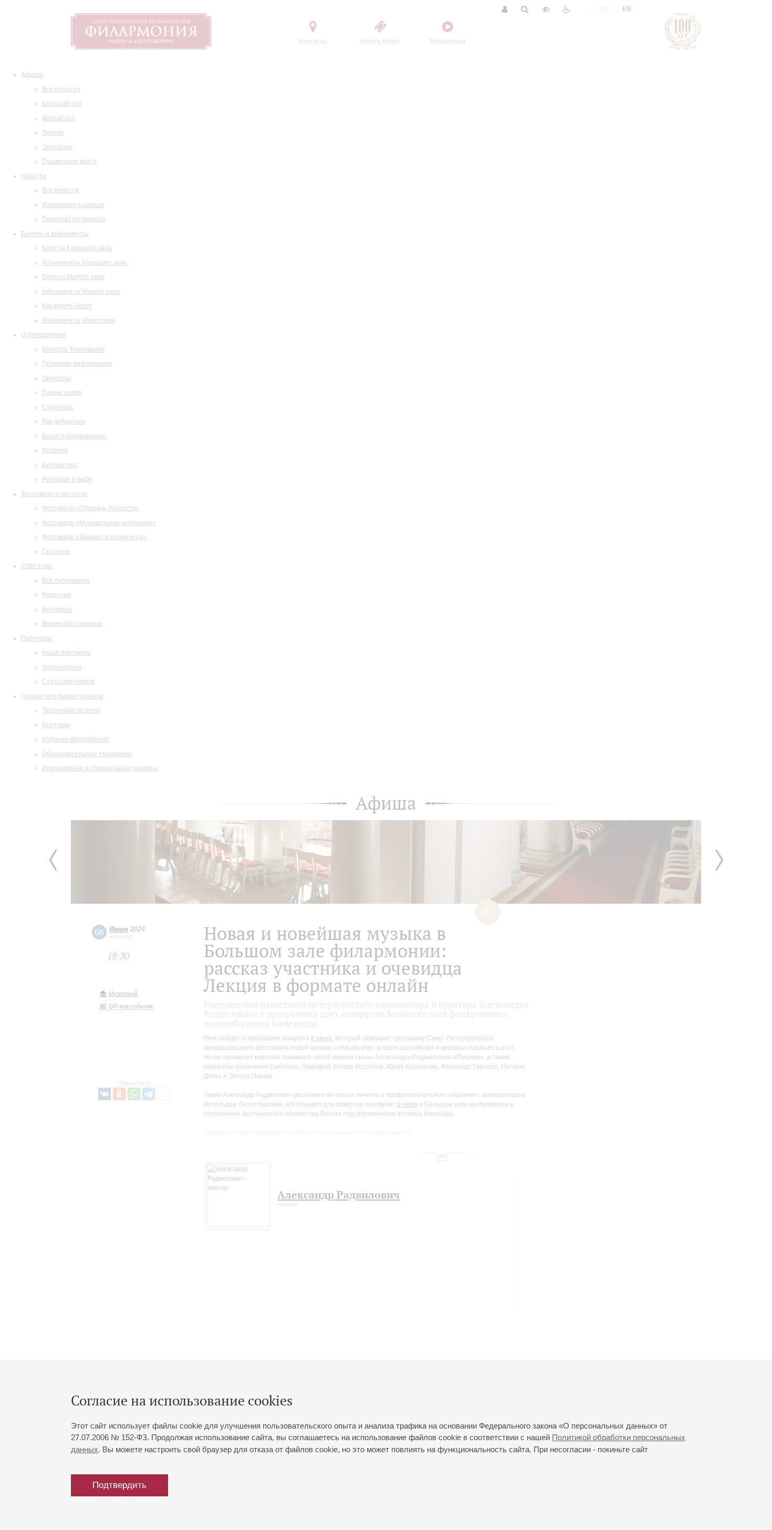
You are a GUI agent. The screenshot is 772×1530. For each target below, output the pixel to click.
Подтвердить (119, 1485)
